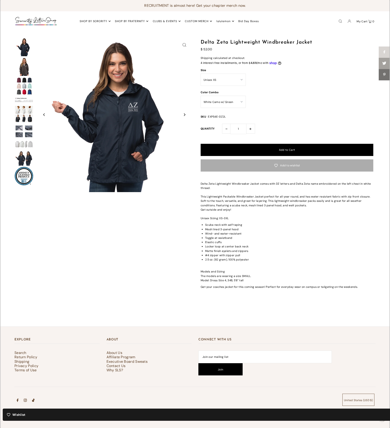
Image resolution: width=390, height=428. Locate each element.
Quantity (208, 128)
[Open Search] (340, 21)
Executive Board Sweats (127, 361)
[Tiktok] (33, 401)
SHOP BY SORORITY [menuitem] (93, 21)
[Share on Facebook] (384, 52)
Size (203, 70)
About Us (114, 352)
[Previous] (44, 115)
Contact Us (116, 365)
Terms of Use (25, 370)
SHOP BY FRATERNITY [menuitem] (130, 21)
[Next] (184, 115)
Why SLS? (115, 370)
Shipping (206, 58)
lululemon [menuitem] (223, 21)
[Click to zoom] (184, 45)
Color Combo (209, 92)
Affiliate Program (121, 357)
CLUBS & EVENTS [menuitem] (165, 21)
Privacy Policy (26, 365)
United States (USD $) (358, 400)
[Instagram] (25, 401)
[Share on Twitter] (384, 63)
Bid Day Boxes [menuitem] (248, 21)
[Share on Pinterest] (384, 74)
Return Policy (25, 357)
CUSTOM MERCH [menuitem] (197, 21)
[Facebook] (18, 401)
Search (20, 352)
